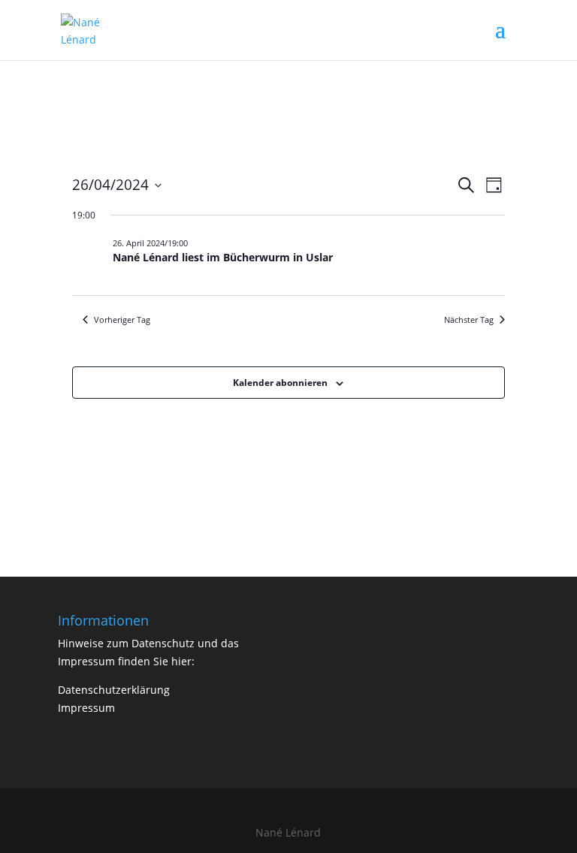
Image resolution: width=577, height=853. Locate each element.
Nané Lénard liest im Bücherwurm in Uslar (223, 257)
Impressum (86, 708)
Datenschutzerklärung (114, 690)
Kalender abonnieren (280, 382)
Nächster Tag (469, 319)
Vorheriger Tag (122, 319)
